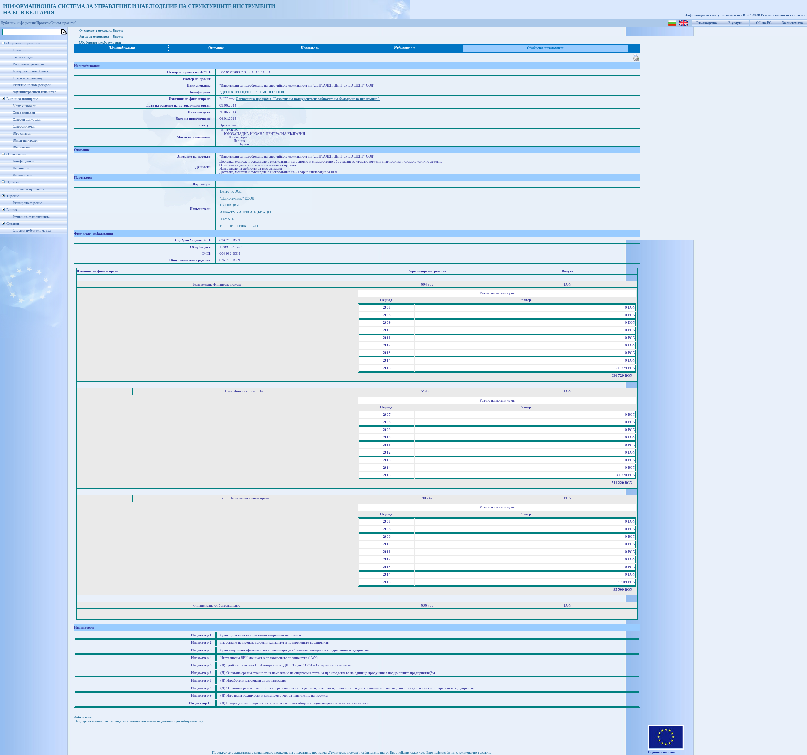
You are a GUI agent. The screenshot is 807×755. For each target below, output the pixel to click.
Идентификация (121, 47)
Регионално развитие (28, 64)
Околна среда (23, 57)
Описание (216, 47)
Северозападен (24, 112)
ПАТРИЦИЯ (229, 205)
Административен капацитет (34, 92)
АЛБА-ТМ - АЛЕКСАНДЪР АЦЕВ (246, 212)
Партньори (21, 168)
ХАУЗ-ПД (227, 219)
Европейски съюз (661, 752)
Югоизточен (22, 147)
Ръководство (706, 23)
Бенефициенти (23, 161)
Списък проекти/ (63, 23)
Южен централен (25, 140)
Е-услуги (735, 23)
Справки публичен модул (32, 230)
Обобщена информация (545, 47)
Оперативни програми (23, 43)
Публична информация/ (19, 23)
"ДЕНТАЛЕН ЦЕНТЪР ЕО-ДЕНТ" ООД (251, 92)
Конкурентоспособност (30, 71)
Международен (24, 105)
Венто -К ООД (231, 191)
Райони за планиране (22, 99)
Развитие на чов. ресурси (32, 85)
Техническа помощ (27, 78)
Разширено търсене (27, 203)
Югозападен (22, 133)
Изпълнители (22, 175)
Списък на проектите (28, 189)
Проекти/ (43, 23)
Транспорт (21, 50)
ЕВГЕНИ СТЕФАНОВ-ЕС (239, 226)
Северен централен (27, 119)
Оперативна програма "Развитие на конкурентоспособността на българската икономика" (308, 99)
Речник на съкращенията (31, 216)
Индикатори (404, 47)
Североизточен (24, 126)
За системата (792, 23)
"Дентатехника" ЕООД (237, 198)
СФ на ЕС (764, 23)
